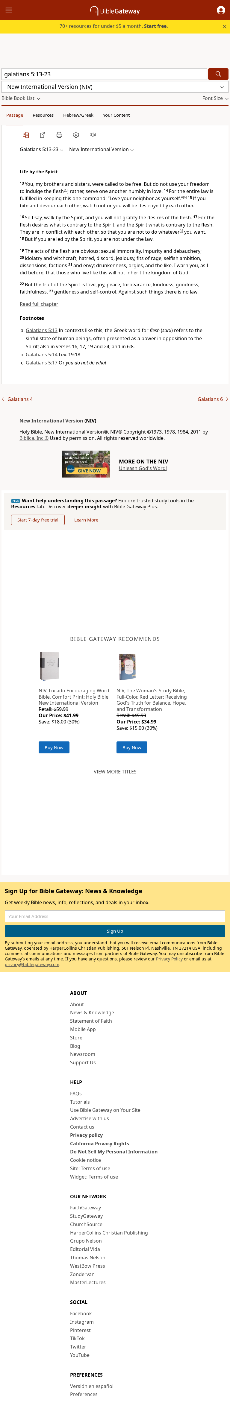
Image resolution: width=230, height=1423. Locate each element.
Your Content (116, 115)
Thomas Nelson (87, 1257)
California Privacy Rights (99, 1143)
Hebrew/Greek (78, 115)
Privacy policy (86, 1135)
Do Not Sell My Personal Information (114, 1151)
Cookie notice (85, 1160)
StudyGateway (86, 1216)
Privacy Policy (169, 959)
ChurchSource (86, 1224)
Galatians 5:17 (42, 362)
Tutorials (80, 1102)
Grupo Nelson (86, 1240)
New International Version (51, 420)
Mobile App (83, 1029)
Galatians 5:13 (42, 330)
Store (76, 1037)
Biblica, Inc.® (34, 438)
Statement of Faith (91, 1021)
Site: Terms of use (90, 1168)
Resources (43, 115)
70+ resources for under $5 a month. (114, 26)
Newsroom (82, 1054)
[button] (221, 10)
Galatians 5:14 (42, 354)
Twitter (78, 1346)
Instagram (82, 1322)
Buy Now (54, 747)
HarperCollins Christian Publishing (109, 1232)
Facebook (81, 1313)
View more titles (115, 771)
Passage (14, 115)
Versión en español (92, 1386)
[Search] (218, 74)
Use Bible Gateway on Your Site (105, 1110)
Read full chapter (39, 304)
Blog (75, 1046)
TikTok (77, 1338)
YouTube (80, 1355)
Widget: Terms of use (94, 1176)
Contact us (82, 1126)
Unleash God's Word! (143, 468)
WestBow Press (87, 1266)
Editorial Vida (85, 1249)
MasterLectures (88, 1282)
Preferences (84, 1394)
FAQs (76, 1093)
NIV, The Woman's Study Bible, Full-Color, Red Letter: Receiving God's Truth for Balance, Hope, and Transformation (151, 699)
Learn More (86, 520)
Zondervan (82, 1274)
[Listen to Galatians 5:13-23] (93, 134)
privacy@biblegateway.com (32, 964)
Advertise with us (89, 1118)
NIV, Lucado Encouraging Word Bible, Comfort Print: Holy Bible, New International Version (74, 696)
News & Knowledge (92, 1012)
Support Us (83, 1062)
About (77, 1004)
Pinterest (80, 1330)
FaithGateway (85, 1207)
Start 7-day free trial (37, 520)
